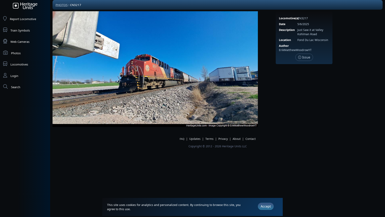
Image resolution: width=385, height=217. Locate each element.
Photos (16, 53)
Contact (250, 139)
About (237, 139)
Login (14, 76)
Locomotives (19, 64)
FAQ (182, 139)
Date (282, 24)
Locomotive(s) (289, 18)
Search (15, 87)
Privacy (223, 139)
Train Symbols (20, 30)
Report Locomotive (23, 19)
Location (285, 40)
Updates (195, 139)
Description (287, 30)
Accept (266, 206)
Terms (209, 139)
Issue (305, 57)
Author (284, 46)
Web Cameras (19, 42)
